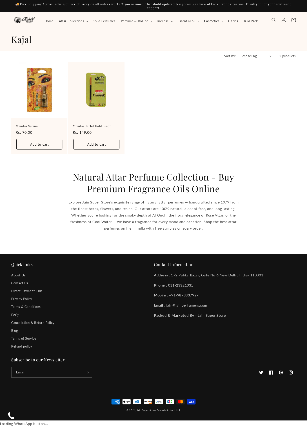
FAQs (15, 315)
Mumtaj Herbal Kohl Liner (92, 126)
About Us (18, 275)
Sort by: (230, 56)
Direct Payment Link (26, 291)
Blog (14, 330)
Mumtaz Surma (27, 126)
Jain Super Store (146, 410)
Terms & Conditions (26, 307)
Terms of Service (23, 338)
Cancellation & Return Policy (32, 323)
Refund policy (21, 346)
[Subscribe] (87, 372)
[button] (73, 21)
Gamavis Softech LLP (168, 410)
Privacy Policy (21, 299)
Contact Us (19, 283)
